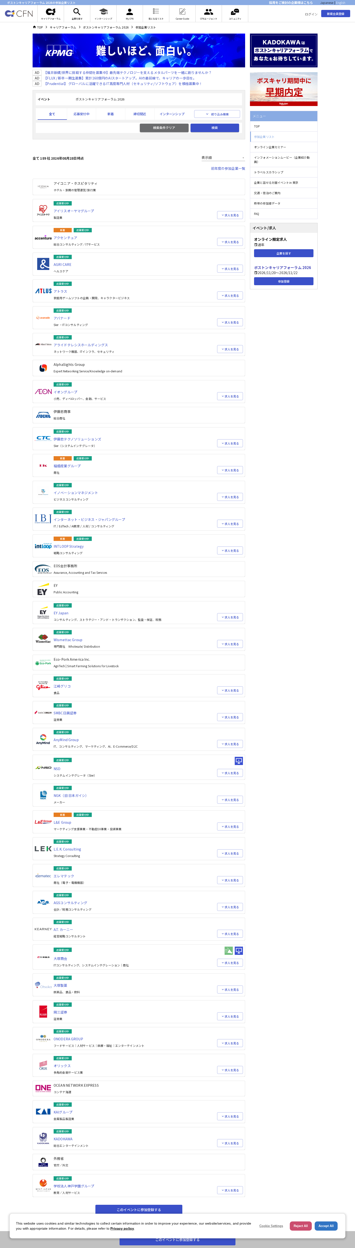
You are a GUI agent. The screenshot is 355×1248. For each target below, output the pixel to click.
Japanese (326, 2)
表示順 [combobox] (207, 157)
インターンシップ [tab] (172, 114)
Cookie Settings (271, 1226)
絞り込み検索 (220, 114)
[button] (283, 126)
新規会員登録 (335, 14)
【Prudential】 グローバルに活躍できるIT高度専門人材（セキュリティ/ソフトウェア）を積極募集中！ (122, 83)
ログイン (311, 14)
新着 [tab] (110, 114)
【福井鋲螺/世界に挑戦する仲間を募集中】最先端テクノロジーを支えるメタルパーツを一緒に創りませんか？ (127, 72)
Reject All (301, 1226)
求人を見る (232, 215)
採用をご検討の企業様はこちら (291, 2)
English (340, 2)
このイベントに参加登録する (139, 1209)
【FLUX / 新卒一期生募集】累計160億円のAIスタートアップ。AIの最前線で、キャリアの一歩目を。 (119, 78)
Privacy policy (122, 1228)
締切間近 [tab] (140, 114)
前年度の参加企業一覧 (228, 168)
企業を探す (284, 253)
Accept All (326, 1226)
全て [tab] (52, 114)
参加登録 (284, 281)
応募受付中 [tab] (81, 114)
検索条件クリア (164, 127)
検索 (215, 127)
